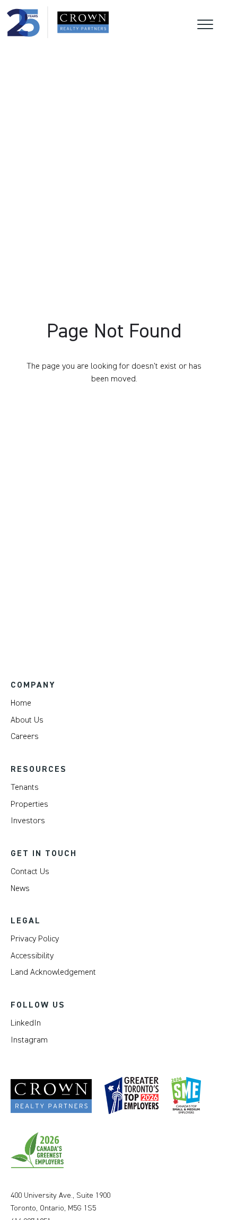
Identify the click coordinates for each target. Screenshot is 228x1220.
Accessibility (32, 955)
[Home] (58, 22)
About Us (27, 720)
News (20, 888)
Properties (29, 804)
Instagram (29, 1040)
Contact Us (30, 871)
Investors (28, 820)
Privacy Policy (35, 938)
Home (21, 703)
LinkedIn (26, 1023)
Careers (25, 736)
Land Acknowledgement (53, 972)
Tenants (25, 787)
